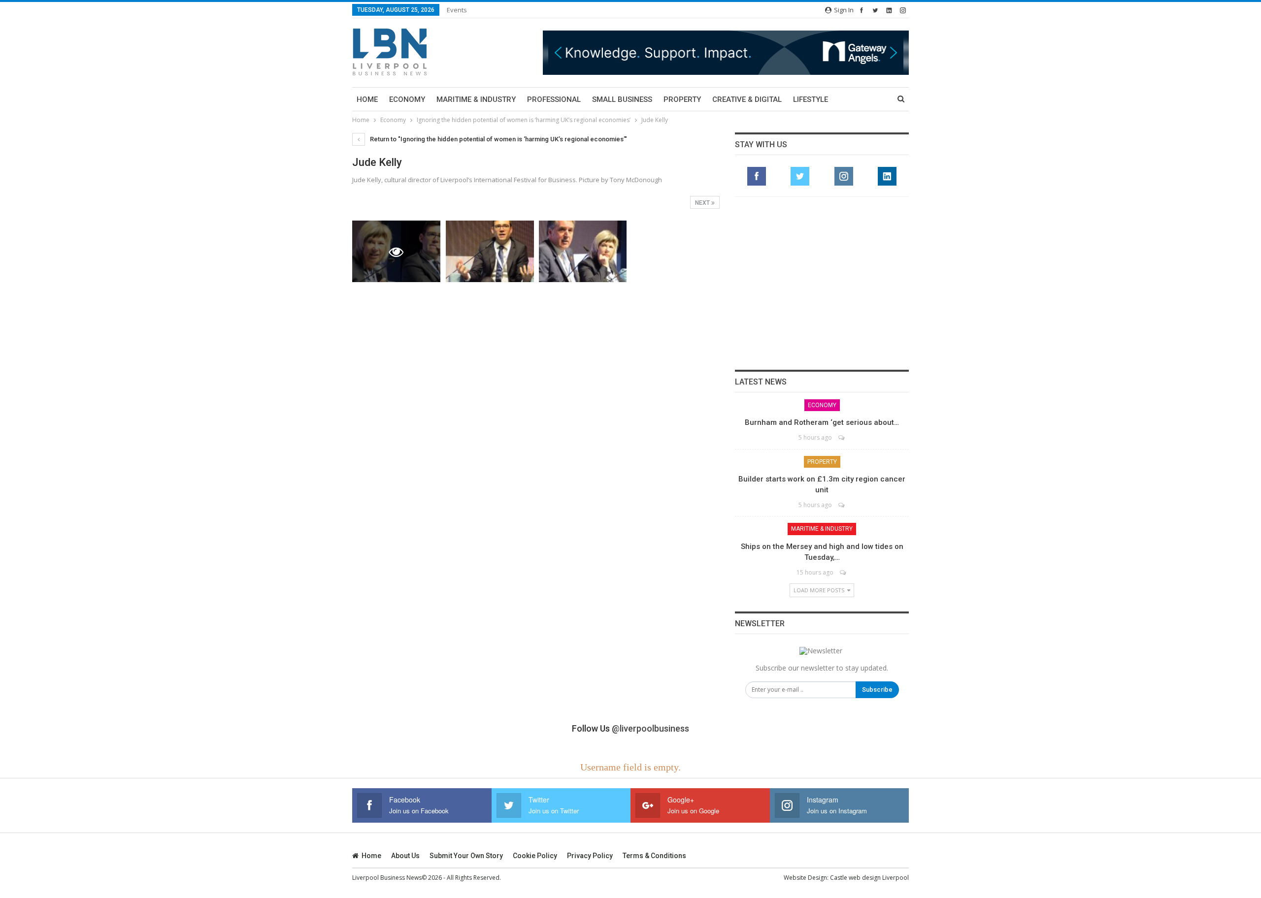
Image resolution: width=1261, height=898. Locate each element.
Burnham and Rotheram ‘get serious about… (822, 422)
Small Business (622, 99)
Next (703, 202)
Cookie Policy (535, 856)
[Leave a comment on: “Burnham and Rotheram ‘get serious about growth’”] (842, 437)
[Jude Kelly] (490, 251)
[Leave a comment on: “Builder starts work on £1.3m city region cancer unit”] (842, 505)
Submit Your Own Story (466, 856)
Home (367, 99)
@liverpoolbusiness (650, 728)
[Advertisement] (822, 283)
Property (682, 99)
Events (457, 9)
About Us (405, 856)
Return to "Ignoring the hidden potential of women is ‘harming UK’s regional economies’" (497, 139)
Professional (554, 99)
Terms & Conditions (654, 856)
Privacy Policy (590, 856)
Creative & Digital (747, 99)
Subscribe (877, 689)
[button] (667, 52)
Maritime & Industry (476, 99)
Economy (407, 99)
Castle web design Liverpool (869, 877)
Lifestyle (810, 99)
